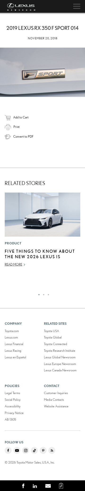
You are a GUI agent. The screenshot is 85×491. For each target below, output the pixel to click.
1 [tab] (38, 293)
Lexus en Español (15, 357)
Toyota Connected (55, 344)
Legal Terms (12, 393)
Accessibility (13, 406)
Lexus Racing (13, 350)
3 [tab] (47, 293)
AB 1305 (10, 419)
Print (16, 127)
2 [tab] (42, 293)
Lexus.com (11, 337)
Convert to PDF (23, 136)
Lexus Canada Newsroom (60, 370)
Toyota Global (53, 337)
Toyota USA (51, 331)
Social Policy (13, 399)
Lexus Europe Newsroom (60, 364)
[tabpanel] (42, 232)
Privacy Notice (14, 413)
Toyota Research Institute (59, 350)
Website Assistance (56, 406)
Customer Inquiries (56, 393)
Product (13, 243)
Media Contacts (54, 399)
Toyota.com (12, 331)
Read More (13, 264)
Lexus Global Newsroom (60, 357)
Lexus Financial (14, 344)
